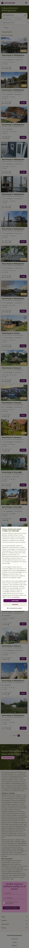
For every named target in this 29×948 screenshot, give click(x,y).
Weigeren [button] (15, 604)
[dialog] (14, 569)
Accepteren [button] (15, 600)
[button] (14, 608)
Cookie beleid (15, 597)
